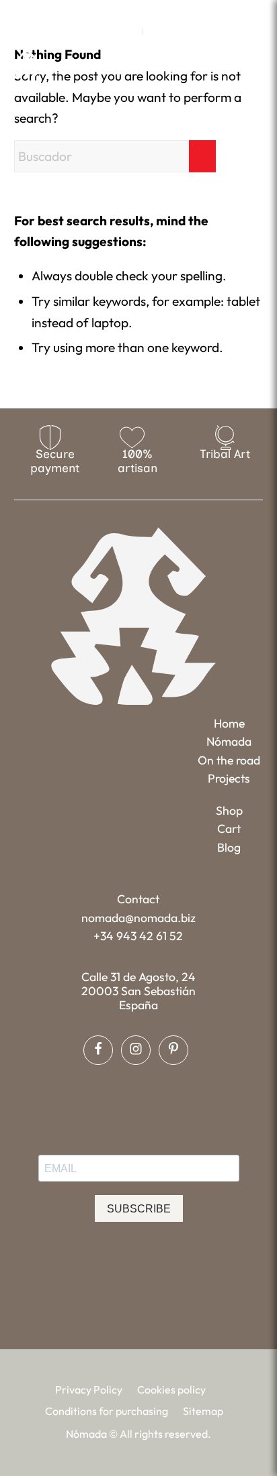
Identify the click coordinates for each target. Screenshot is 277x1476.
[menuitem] (129, 31)
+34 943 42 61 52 (138, 936)
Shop (229, 810)
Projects (229, 778)
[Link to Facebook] (118, 10)
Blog (229, 847)
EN (128, 31)
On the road (229, 760)
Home (229, 723)
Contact (138, 899)
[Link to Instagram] (138, 10)
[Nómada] (70, 65)
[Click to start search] (202, 156)
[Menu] (254, 64)
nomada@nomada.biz (138, 917)
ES (156, 31)
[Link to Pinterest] (157, 10)
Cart (229, 828)
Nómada (228, 741)
